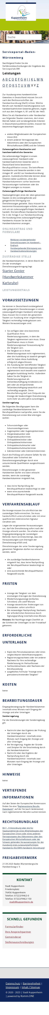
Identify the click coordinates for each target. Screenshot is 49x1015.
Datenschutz (13, 983)
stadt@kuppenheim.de (21, 901)
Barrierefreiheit (31, 983)
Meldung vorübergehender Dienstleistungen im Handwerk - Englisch (25, 242)
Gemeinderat (13, 937)
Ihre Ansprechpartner (18, 931)
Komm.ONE (27, 996)
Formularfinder (14, 926)
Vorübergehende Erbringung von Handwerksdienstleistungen (25, 249)
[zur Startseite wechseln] (20, 19)
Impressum (12, 987)
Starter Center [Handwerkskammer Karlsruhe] (18, 277)
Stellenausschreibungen (19, 942)
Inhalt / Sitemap (31, 987)
